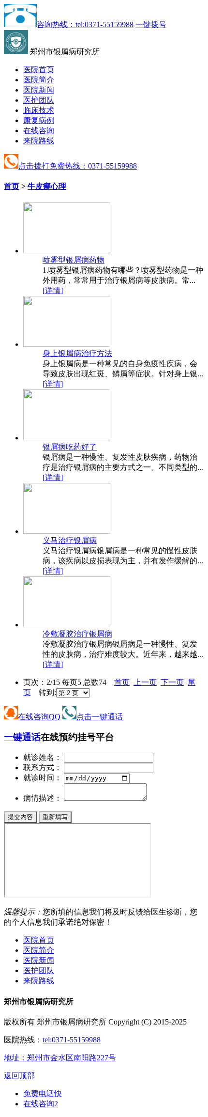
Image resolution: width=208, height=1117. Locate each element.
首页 (11, 186)
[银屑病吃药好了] (66, 438)
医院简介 (38, 80)
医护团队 (38, 100)
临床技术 (38, 110)
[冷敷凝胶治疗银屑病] (66, 625)
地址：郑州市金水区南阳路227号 (60, 1058)
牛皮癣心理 (47, 186)
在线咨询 (38, 130)
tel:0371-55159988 (72, 1040)
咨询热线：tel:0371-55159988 (85, 24)
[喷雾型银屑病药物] (66, 251)
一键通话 (22, 737)
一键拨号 (150, 24)
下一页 (172, 682)
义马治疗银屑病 (70, 540)
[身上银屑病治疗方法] (66, 344)
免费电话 (42, 1093)
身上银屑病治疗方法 (77, 353)
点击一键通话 (99, 717)
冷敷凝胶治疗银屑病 (77, 634)
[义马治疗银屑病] (66, 531)
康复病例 (38, 120)
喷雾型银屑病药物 (73, 260)
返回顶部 (19, 1075)
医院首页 (38, 69)
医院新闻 (38, 90)
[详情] (53, 290)
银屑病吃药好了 (70, 447)
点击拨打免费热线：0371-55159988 (77, 166)
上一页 (145, 682)
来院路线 (38, 141)
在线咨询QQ (39, 717)
